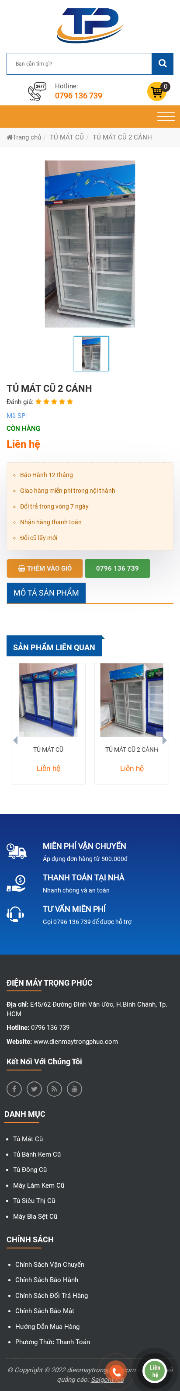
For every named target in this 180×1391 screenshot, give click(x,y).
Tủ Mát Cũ (28, 1139)
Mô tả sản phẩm (46, 592)
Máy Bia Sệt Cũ (35, 1216)
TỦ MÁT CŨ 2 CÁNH (131, 749)
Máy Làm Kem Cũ (38, 1185)
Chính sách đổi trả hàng (51, 1296)
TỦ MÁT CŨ (48, 749)
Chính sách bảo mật (44, 1311)
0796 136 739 (78, 95)
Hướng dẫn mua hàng (47, 1327)
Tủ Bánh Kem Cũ (37, 1154)
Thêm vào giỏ (48, 568)
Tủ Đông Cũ (30, 1170)
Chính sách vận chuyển (49, 1265)
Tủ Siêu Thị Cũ (34, 1201)
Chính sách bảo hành (46, 1280)
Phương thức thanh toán (52, 1342)
